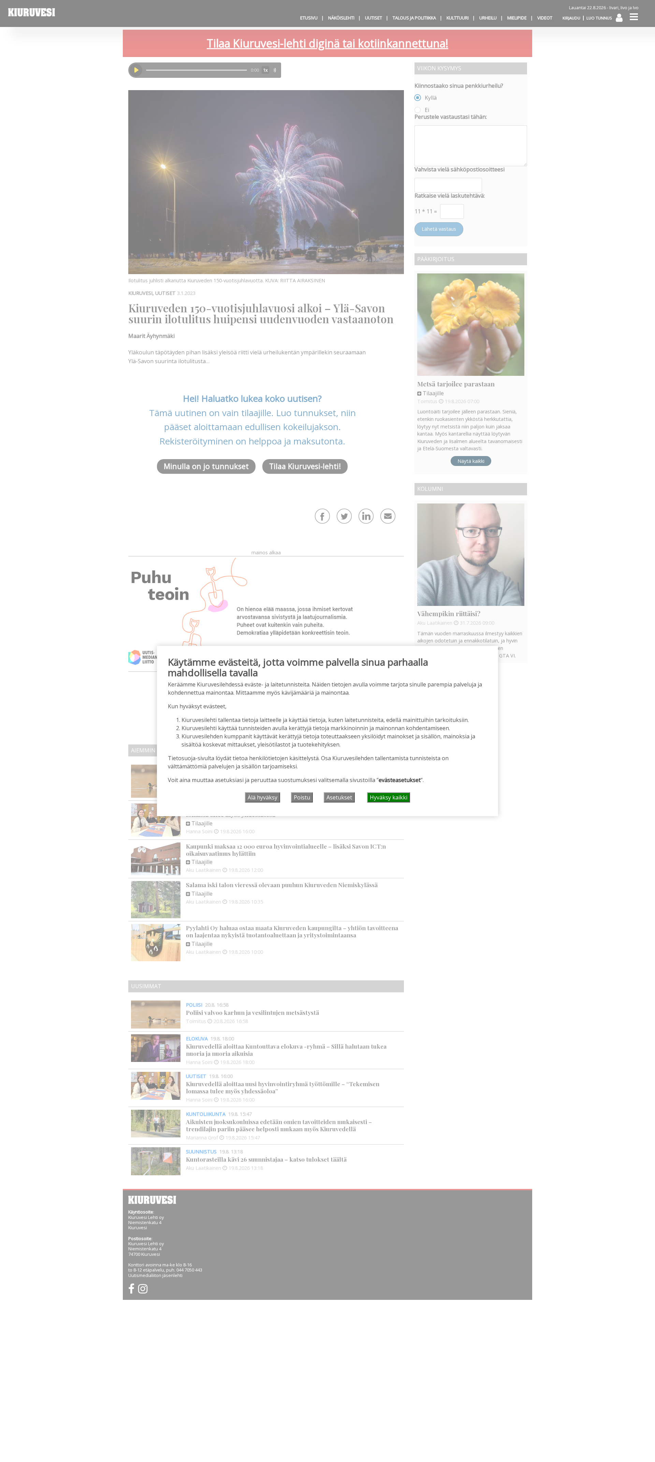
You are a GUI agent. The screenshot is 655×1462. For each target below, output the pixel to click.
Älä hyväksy (262, 797)
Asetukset (339, 797)
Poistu (302, 797)
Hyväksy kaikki (388, 797)
